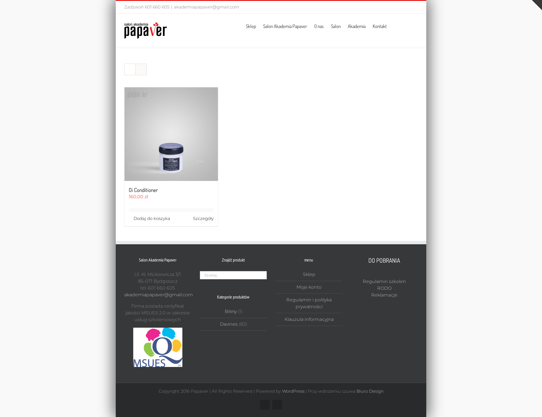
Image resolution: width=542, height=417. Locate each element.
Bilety (231, 311)
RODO (384, 288)
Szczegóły (203, 218)
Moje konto (309, 287)
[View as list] (141, 69)
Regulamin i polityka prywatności (309, 303)
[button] (409, 26)
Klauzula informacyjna (309, 319)
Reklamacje (384, 295)
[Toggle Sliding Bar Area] (537, 5)
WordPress (293, 391)
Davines (229, 324)
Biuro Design (370, 391)
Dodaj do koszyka (152, 218)
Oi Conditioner (143, 189)
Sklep (309, 274)
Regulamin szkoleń (384, 281)
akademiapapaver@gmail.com (206, 7)
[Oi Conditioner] (171, 134)
